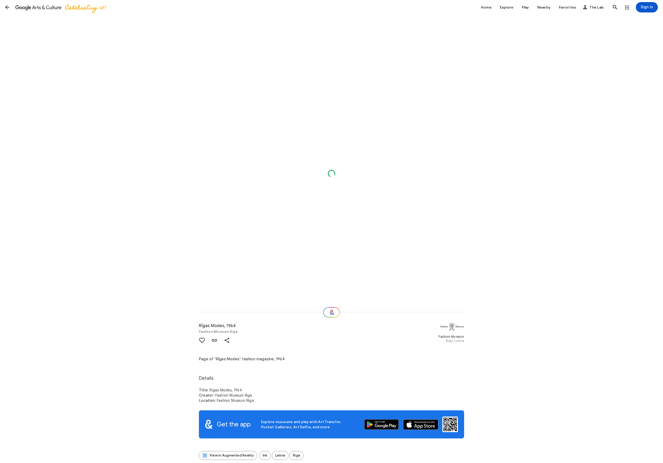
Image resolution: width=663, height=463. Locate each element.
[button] (7, 7)
